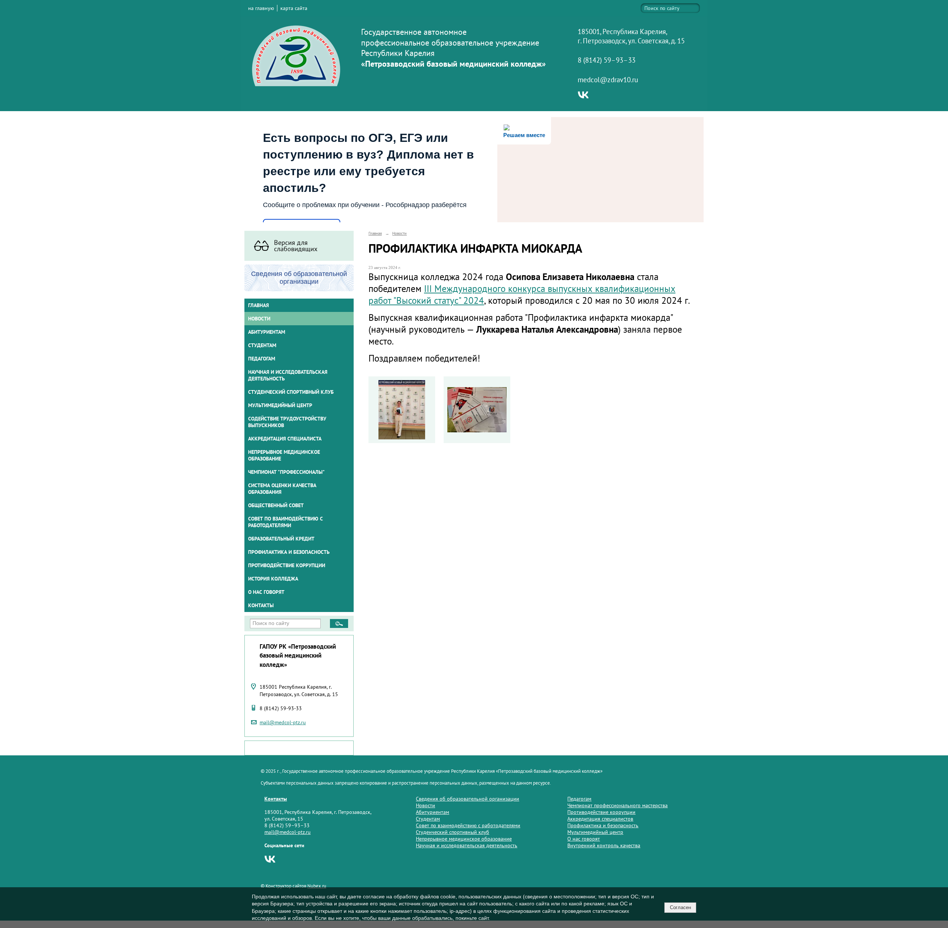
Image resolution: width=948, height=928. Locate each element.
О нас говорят (266, 592)
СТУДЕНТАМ (262, 345)
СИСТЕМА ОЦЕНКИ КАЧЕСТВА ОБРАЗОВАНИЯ (282, 488)
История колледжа (273, 578)
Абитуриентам (432, 812)
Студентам (428, 818)
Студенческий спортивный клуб (291, 392)
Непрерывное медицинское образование (284, 455)
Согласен (680, 907)
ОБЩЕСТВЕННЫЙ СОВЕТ (276, 505)
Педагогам (579, 798)
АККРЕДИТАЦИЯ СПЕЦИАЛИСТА (284, 438)
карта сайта (293, 8)
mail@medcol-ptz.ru (283, 722)
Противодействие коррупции (286, 565)
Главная (258, 305)
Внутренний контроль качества (603, 845)
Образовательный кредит (281, 538)
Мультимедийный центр (280, 405)
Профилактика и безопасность (289, 552)
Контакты (261, 605)
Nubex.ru (316, 886)
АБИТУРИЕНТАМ (266, 332)
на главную (261, 8)
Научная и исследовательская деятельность (287, 375)
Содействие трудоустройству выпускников (287, 422)
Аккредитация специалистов (600, 818)
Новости (259, 318)
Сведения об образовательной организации (467, 798)
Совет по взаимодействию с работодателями (285, 522)
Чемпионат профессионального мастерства (617, 805)
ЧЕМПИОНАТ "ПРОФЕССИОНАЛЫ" (286, 472)
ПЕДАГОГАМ (261, 358)
